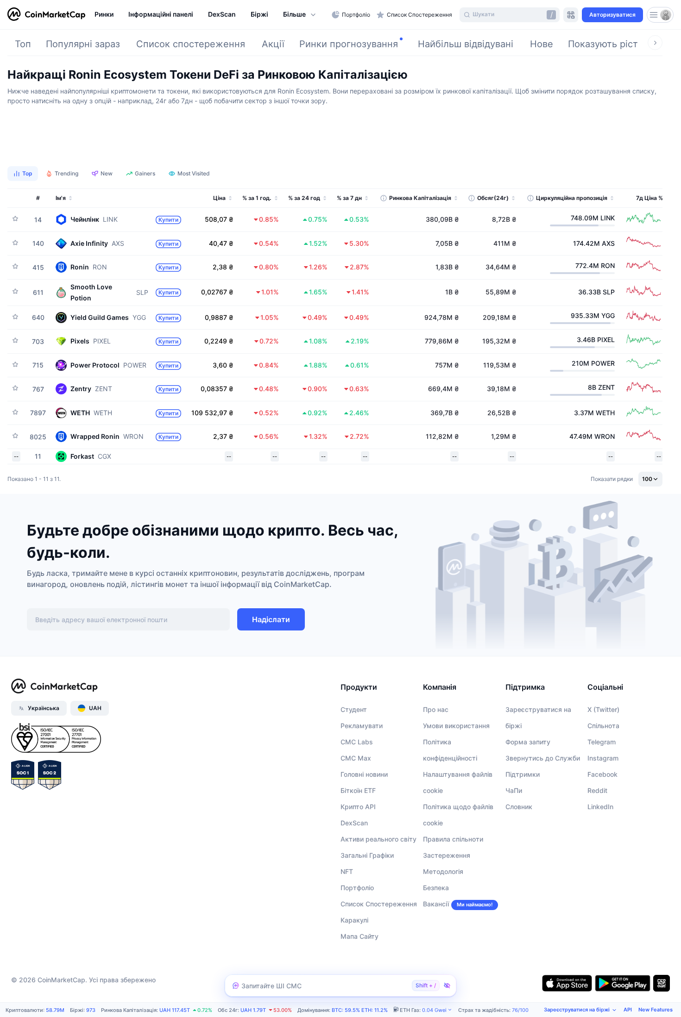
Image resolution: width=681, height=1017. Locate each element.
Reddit (597, 790)
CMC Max (355, 758)
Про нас (435, 709)
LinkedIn (600, 807)
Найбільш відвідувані (465, 44)
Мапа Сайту (359, 936)
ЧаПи (513, 790)
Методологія (443, 871)
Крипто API (358, 807)
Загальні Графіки (367, 855)
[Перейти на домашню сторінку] (46, 15)
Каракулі (354, 920)
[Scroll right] (655, 42)
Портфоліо (357, 888)
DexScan (354, 823)
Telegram (601, 742)
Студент (353, 709)
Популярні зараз (83, 44)
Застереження (446, 855)
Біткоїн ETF (358, 790)
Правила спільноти (453, 839)
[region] (211, 15)
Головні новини (364, 774)
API (628, 1009)
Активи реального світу (378, 839)
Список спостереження (190, 44)
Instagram (602, 758)
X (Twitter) (603, 709)
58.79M (55, 1010)
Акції (273, 44)
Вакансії (436, 904)
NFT (346, 871)
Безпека (436, 888)
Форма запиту (527, 742)
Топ (23, 44)
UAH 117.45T (174, 1010)
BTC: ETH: (360, 1010)
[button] (300, 15)
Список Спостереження (378, 904)
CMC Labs (356, 742)
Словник (518, 807)
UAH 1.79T (253, 1010)
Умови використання (456, 726)
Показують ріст (603, 44)
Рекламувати (361, 726)
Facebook (602, 774)
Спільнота (603, 726)
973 (90, 1010)
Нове (541, 44)
